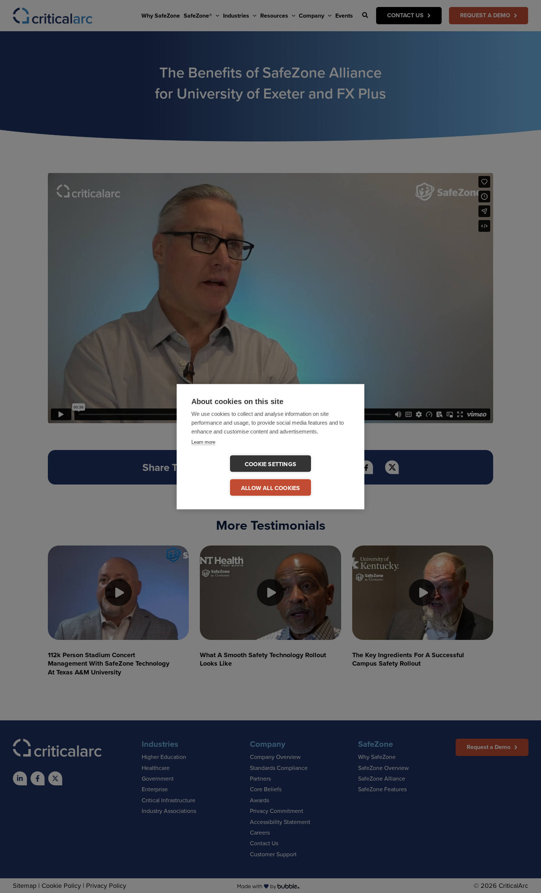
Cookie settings (270, 464)
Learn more (203, 441)
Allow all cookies (270, 487)
